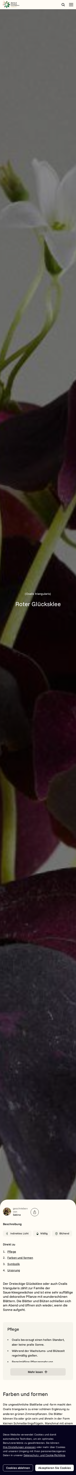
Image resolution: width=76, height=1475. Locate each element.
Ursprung (13, 1270)
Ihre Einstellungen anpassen (19, 1447)
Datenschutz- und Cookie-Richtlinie (44, 1455)
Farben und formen (20, 1257)
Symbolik (13, 1264)
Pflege (11, 1251)
